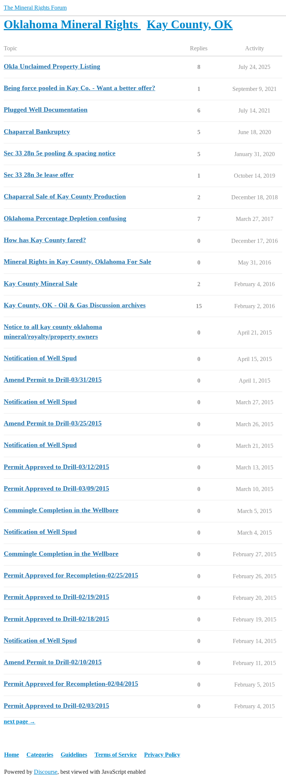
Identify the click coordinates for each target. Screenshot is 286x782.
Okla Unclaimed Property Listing (52, 66)
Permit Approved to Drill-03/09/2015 (56, 488)
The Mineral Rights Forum (35, 7)
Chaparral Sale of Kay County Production (65, 196)
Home (11, 754)
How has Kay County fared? (45, 240)
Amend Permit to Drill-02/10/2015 (53, 662)
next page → (19, 721)
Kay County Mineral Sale (40, 283)
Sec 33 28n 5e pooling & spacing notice (59, 153)
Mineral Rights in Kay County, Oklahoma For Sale (77, 261)
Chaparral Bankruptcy (37, 131)
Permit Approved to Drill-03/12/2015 (56, 467)
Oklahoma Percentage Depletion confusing (65, 218)
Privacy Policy (162, 754)
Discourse (45, 772)
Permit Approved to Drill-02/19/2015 (56, 597)
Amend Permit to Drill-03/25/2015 (53, 423)
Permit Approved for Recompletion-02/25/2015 (71, 575)
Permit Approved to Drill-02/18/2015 (56, 619)
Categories (39, 754)
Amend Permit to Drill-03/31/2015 (53, 379)
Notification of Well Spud (40, 358)
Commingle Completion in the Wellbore (61, 510)
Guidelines (74, 754)
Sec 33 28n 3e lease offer (39, 174)
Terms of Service (116, 754)
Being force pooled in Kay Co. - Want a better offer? (79, 88)
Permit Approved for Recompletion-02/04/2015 (71, 683)
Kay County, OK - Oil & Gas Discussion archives (75, 305)
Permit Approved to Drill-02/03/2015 (56, 705)
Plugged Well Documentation (46, 109)
